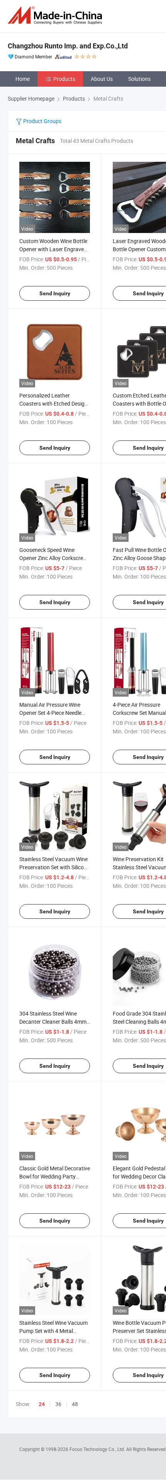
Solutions (139, 78)
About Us (102, 78)
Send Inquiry (54, 293)
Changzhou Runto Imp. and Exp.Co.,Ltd (68, 46)
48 (75, 1404)
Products (64, 78)
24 (42, 1404)
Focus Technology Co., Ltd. (97, 1449)
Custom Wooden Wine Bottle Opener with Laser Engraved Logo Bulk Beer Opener (53, 249)
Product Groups (41, 121)
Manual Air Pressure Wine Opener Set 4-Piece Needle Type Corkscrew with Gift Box (54, 713)
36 (58, 1404)
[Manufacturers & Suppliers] (56, 15)
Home (22, 78)
